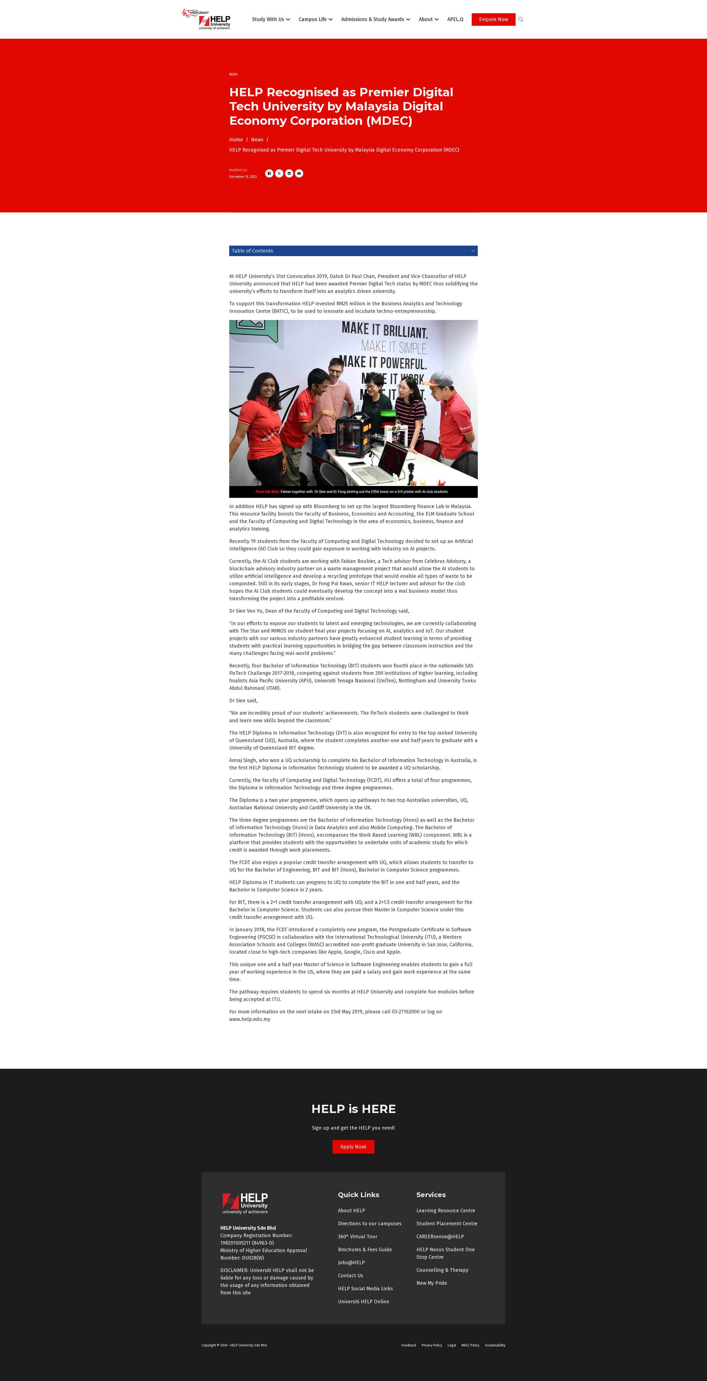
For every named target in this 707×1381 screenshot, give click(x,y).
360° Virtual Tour (357, 1237)
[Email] (299, 173)
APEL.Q (455, 19)
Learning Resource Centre (445, 1211)
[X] (279, 173)
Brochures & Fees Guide (365, 1250)
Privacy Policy (432, 1345)
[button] (353, 251)
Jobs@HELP (351, 1263)
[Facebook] (269, 173)
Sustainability (495, 1345)
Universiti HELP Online (363, 1302)
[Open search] (521, 19)
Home (236, 140)
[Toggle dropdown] (288, 19)
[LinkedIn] (289, 173)
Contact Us (350, 1276)
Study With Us (268, 19)
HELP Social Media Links (365, 1289)
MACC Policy (470, 1345)
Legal (452, 1345)
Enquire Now (493, 19)
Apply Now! (353, 1147)
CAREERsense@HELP (440, 1237)
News (257, 140)
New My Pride (431, 1283)
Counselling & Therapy (442, 1270)
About (426, 19)
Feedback (409, 1345)
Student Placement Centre (447, 1224)
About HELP (351, 1211)
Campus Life (313, 19)
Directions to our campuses (370, 1224)
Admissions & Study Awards (372, 19)
